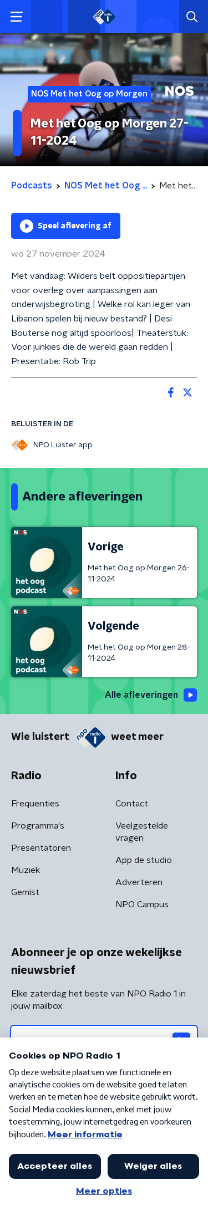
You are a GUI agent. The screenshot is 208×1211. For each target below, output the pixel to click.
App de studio (143, 860)
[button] (16, 17)
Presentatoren (41, 848)
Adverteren (139, 882)
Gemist (25, 892)
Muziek (25, 870)
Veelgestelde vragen (141, 831)
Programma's (37, 825)
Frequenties (35, 803)
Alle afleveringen (141, 695)
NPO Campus (142, 904)
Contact (131, 803)
